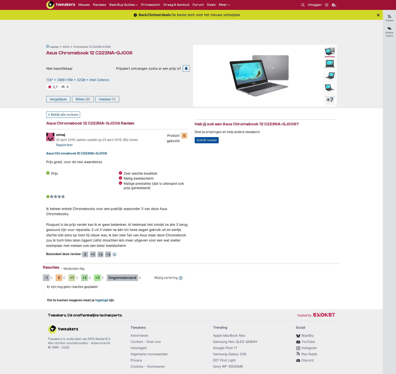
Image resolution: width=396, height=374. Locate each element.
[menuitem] (303, 5)
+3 (108, 254)
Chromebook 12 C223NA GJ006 (92, 46)
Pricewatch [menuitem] (150, 5)
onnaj (60, 135)
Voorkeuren (156, 366)
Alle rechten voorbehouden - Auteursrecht (79, 343)
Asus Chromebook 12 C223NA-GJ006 (89, 53)
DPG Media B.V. (99, 339)
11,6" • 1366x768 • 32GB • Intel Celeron (77, 80)
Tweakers (55, 339)
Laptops (54, 46)
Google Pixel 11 (225, 348)
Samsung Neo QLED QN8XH (235, 342)
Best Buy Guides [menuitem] (122, 5)
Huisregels (139, 348)
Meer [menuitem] (223, 5)
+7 (330, 99)
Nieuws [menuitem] (84, 5)
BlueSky (308, 335)
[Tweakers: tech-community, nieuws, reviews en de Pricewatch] (61, 5)
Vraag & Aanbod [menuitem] (176, 5)
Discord (308, 360)
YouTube (308, 342)
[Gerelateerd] (47, 46)
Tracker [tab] (389, 20)
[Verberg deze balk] (378, 15)
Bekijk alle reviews (64, 114)
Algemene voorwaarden (149, 354)
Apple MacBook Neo (229, 335)
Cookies (137, 366)
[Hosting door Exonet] (316, 316)
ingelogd (101, 300)
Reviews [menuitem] (99, 5)
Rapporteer (64, 145)
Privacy (136, 360)
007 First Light (224, 360)
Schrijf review (207, 140)
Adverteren (139, 335)
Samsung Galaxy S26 (229, 354)
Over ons (154, 342)
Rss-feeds (309, 354)
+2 (100, 254)
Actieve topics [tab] (389, 34)
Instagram (309, 348)
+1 (93, 254)
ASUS (66, 46)
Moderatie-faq (74, 269)
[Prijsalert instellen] (186, 68)
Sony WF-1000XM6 (228, 366)
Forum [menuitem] (198, 5)
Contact (137, 342)
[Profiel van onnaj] (50, 137)
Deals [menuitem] (211, 5)
